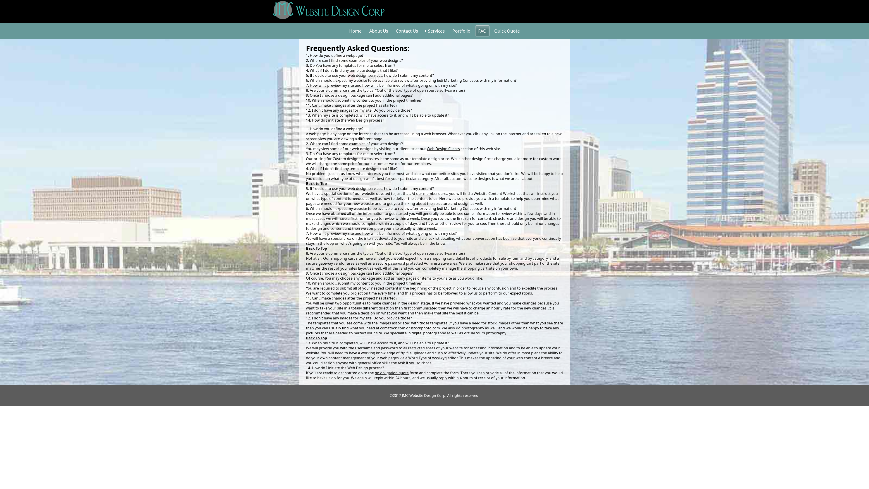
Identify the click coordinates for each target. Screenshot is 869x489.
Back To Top (316, 338)
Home (355, 31)
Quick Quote (507, 31)
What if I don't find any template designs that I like (353, 70)
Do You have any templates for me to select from (352, 65)
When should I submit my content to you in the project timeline (366, 100)
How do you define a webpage (336, 55)
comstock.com (392, 328)
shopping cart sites (347, 258)
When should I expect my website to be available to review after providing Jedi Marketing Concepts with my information (412, 80)
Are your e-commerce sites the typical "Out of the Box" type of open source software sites (387, 90)
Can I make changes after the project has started (354, 105)
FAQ (482, 31)
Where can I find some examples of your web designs (355, 60)
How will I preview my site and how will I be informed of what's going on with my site (382, 85)
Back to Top (316, 183)
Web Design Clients (443, 148)
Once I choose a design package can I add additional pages (360, 95)
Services (436, 31)
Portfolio (461, 31)
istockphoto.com (425, 328)
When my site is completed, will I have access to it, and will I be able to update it (379, 115)
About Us (378, 31)
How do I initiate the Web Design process (347, 120)
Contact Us (407, 31)
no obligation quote (392, 372)
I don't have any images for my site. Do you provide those (361, 110)
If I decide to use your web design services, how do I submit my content (371, 75)
